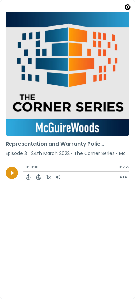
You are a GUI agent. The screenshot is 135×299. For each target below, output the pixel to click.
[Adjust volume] (58, 177)
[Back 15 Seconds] (28, 177)
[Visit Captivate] (128, 8)
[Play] (12, 173)
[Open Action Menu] (123, 177)
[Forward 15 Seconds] (38, 177)
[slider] (25, 172)
